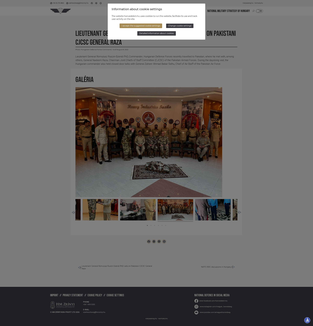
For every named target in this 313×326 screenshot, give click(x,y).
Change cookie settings (179, 26)
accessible (307, 320)
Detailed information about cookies (156, 33)
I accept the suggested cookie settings (141, 26)
